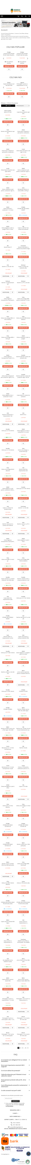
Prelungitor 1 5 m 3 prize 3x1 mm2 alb (23, 1018)
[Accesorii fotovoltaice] (15, 24)
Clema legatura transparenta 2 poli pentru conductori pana (8, 299)
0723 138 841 (16, 1122)
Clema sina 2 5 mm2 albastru (8, 806)
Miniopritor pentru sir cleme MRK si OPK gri (23, 190)
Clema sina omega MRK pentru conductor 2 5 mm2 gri (23, 299)
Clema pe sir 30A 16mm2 (8, 691)
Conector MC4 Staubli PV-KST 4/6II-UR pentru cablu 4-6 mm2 (9, 54)
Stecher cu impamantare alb (8, 283)
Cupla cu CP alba (23, 786)
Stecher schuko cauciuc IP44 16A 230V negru (23, 709)
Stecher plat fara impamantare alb (23, 470)
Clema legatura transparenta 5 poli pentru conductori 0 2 (8, 540)
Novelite (23, 355)
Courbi (23, 149)
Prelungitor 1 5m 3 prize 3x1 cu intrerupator (8, 1034)
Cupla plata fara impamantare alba (7, 598)
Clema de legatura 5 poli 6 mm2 (7, 787)
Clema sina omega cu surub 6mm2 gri (23, 450)
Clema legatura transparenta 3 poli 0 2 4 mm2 (8, 357)
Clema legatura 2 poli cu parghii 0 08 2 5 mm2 (8, 228)
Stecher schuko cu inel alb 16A (7, 672)
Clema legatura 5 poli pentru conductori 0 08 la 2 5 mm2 (8, 489)
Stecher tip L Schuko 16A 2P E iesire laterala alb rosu (23, 729)
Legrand (22, 82)
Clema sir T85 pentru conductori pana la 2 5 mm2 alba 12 (23, 767)
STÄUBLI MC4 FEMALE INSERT (7, 618)
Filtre (9, 105)
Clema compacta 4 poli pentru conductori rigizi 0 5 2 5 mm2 (23, 170)
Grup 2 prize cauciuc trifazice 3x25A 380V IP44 (23, 980)
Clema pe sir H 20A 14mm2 (8, 652)
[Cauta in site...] (29, 16)
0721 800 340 (16, 1125)
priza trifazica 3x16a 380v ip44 (23, 960)
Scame (7, 746)
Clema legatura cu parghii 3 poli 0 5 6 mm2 (23, 653)
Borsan (23, 1016)
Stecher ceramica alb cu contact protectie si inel (23, 579)
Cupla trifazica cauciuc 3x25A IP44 (7, 980)
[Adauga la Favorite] (9, 69)
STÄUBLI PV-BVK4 (7, 709)
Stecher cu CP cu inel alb (23, 282)
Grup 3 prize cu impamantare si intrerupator (23, 922)
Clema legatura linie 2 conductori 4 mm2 (7, 395)
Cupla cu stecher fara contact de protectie (23, 228)
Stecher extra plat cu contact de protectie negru (23, 247)
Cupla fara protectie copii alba (23, 112)
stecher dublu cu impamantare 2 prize (7, 637)
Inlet (8, 265)
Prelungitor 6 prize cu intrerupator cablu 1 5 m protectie (8, 1018)
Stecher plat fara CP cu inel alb (23, 618)
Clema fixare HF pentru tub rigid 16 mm (23, 151)
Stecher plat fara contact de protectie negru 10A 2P (23, 376)
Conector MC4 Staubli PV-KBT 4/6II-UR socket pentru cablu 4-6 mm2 (22, 54)
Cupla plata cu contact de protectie (23, 395)
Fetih (23, 110)
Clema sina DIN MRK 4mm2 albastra (23, 318)
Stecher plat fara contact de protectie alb (23, 357)
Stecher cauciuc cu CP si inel (23, 524)
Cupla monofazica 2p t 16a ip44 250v (9, 84)
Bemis (23, 670)
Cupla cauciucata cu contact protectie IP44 (23, 637)
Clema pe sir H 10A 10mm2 (23, 488)
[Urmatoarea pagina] (28, 1048)
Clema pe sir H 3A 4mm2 (8, 430)
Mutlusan (23, 265)
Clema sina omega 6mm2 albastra (7, 470)
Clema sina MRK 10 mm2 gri (8, 560)
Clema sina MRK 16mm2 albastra (8, 883)
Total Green (23, 245)
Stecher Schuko (23, 748)
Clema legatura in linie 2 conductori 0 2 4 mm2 (23, 431)
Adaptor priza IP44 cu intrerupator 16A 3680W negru (23, 941)
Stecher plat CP (8, 247)
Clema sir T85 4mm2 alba (23, 883)
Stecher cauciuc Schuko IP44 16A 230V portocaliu (8, 864)
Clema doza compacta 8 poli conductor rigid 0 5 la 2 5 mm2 (8, 376)
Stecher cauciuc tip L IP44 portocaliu (23, 845)
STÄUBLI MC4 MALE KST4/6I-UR (23, 825)
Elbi (23, 226)
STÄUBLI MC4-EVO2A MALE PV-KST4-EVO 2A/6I (8, 902)
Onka (23, 188)
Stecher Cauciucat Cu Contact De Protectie (7, 524)
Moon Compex (7, 110)
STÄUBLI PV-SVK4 (23, 691)
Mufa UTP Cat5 (8, 112)
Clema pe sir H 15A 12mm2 (23, 598)
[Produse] (2, 16)
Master (8, 82)
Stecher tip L (23, 414)
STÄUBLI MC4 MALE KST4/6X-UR (8, 845)
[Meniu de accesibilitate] (28, 1154)
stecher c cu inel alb (23, 508)
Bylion (23, 707)
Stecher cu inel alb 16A (8, 266)
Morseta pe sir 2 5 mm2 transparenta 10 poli (8, 767)
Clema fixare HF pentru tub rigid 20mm (8, 170)
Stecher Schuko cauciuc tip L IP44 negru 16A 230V (8, 729)
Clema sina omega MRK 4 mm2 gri (7, 338)
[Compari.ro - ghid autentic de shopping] (15, 1160)
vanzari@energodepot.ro (16, 1127)
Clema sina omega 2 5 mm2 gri (23, 806)
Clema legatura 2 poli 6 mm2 (23, 540)
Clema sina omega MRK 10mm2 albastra (23, 560)
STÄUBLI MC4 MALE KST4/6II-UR (8, 825)
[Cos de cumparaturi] (25, 16)
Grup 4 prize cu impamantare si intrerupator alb (8, 941)
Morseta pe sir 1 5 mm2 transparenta (8, 748)
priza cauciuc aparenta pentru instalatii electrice (23, 672)
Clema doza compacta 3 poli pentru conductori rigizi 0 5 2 (23, 132)
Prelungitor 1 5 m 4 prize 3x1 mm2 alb (23, 1034)
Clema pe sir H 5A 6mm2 (8, 450)
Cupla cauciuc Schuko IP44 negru (7, 922)
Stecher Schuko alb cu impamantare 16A (7, 415)
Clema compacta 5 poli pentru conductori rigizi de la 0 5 (8, 190)
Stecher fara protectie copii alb (8, 132)
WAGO (23, 130)
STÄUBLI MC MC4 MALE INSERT (23, 209)
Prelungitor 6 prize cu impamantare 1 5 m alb (8, 999)
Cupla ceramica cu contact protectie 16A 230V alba (7, 579)
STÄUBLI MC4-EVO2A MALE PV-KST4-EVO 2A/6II (23, 902)
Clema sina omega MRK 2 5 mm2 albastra (8, 318)
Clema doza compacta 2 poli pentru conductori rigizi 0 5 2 (8, 151)
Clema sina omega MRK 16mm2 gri (23, 864)
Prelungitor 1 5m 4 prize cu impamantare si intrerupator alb (23, 999)
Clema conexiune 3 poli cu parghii (23, 338)
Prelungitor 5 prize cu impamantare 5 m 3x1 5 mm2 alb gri (22, 84)
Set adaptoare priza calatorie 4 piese (8, 960)
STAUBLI (9, 52)
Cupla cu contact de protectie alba (23, 267)
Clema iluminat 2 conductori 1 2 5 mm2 (7, 209)
